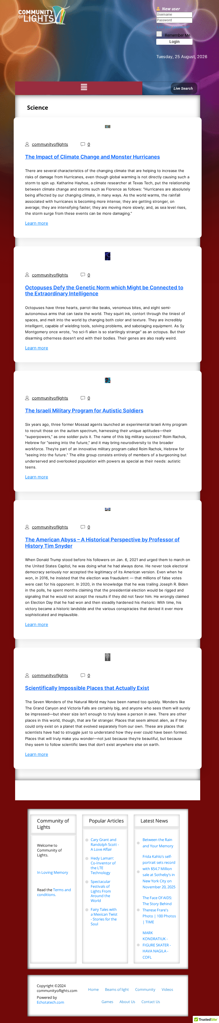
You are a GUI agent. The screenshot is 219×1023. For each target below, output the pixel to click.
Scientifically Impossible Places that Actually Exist (87, 688)
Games (107, 1001)
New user (171, 8)
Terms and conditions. (54, 892)
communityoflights (50, 144)
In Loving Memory (52, 872)
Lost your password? (173, 27)
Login (174, 41)
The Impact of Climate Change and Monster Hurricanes (92, 157)
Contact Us (150, 1001)
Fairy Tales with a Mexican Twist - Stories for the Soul (104, 916)
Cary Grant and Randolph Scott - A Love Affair (105, 844)
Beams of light (117, 989)
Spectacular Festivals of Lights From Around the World (101, 891)
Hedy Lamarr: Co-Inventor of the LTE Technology (103, 865)
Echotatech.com (50, 1000)
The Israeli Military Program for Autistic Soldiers (84, 411)
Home (93, 989)
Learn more (36, 223)
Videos (167, 989)
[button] (84, 87)
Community (145, 989)
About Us (127, 1001)
